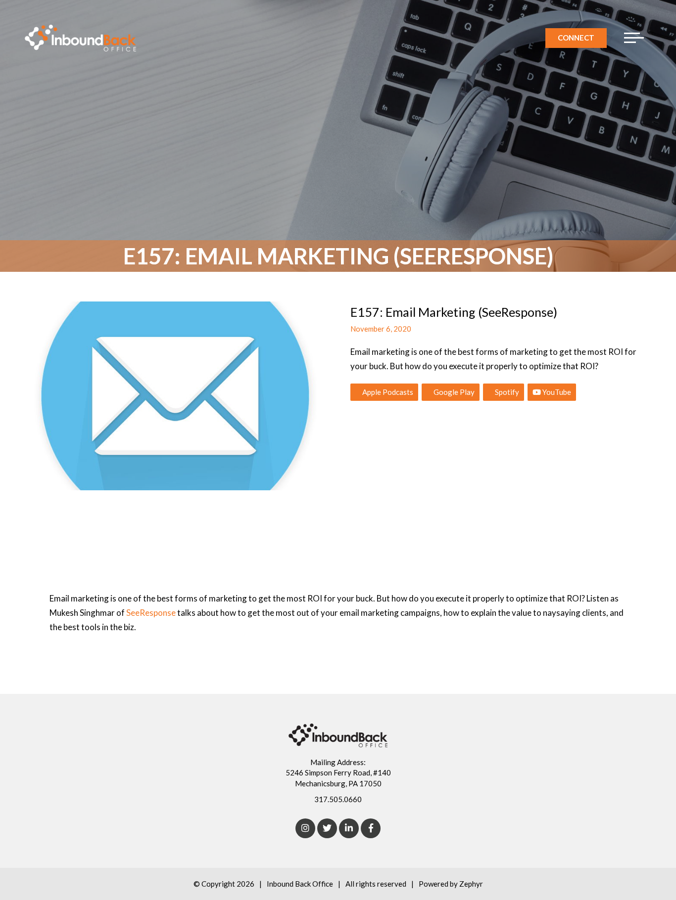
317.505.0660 (338, 799)
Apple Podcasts (387, 391)
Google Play (453, 391)
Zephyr (471, 883)
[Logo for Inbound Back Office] (80, 38)
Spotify (506, 391)
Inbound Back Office (300, 883)
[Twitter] (327, 828)
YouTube (556, 391)
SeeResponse (151, 612)
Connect (576, 37)
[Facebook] (371, 828)
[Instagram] (305, 828)
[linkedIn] (349, 828)
